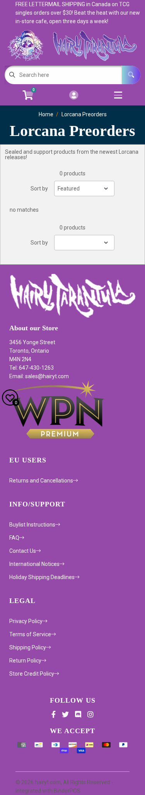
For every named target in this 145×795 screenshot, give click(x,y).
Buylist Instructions (32, 525)
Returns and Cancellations (41, 480)
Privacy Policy (26, 621)
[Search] (131, 75)
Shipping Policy (27, 647)
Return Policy (25, 660)
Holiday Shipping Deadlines (42, 577)
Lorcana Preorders (84, 114)
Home (46, 114)
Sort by (39, 188)
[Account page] (73, 95)
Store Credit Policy (31, 674)
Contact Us (22, 551)
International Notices (34, 564)
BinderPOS (67, 791)
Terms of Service (30, 634)
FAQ (14, 538)
